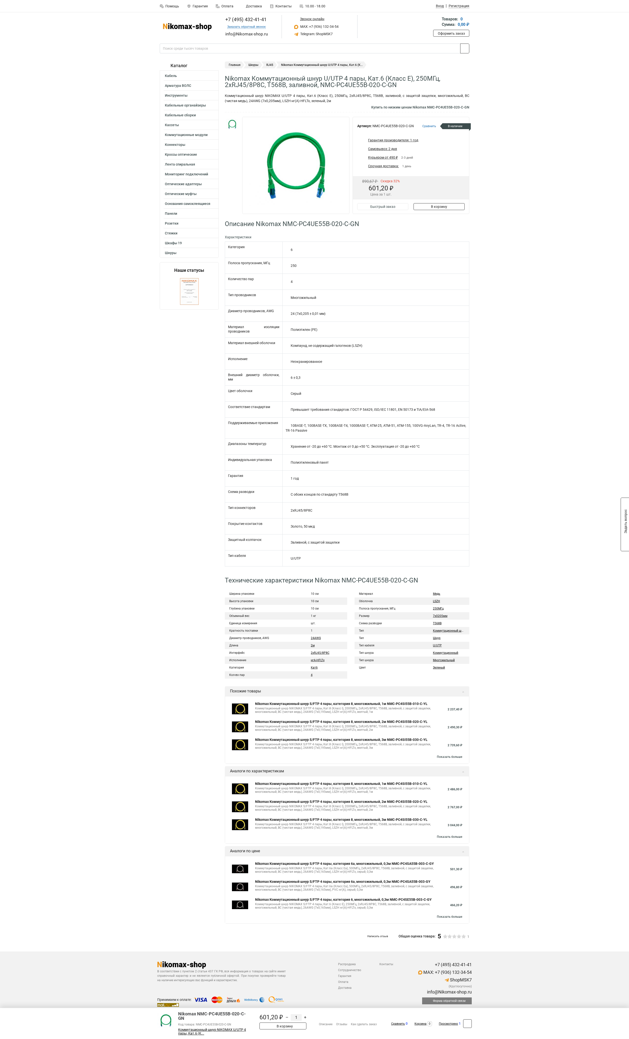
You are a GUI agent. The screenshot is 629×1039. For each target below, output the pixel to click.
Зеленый (439, 667)
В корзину (439, 207)
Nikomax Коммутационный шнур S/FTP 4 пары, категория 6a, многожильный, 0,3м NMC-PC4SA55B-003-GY (342, 882)
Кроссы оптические (181, 154)
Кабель (171, 76)
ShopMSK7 (460, 979)
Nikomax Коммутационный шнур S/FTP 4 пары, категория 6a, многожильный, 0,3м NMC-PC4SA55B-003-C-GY (344, 864)
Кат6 (314, 667)
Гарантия (200, 6)
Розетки (171, 223)
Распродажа (347, 964)
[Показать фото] (232, 124)
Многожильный (444, 660)
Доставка (253, 6)
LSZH (436, 601)
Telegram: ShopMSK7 (316, 34)
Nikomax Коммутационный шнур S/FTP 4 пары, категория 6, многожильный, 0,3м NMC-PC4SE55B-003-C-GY (343, 899)
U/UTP (437, 645)
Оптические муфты (181, 194)
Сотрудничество (349, 970)
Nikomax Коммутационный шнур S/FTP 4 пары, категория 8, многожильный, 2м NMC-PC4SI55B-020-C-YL (341, 722)
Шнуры (170, 253)
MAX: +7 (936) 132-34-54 (319, 27)
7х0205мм (440, 616)
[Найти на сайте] (464, 48)
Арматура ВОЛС (178, 86)
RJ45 (269, 65)
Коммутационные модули (186, 135)
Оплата (227, 6)
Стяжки (171, 233)
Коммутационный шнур (449, 630)
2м (313, 645)
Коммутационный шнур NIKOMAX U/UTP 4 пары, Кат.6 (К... (212, 1031)
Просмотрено (448, 1023)
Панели (171, 213)
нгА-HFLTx (318, 660)
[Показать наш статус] (189, 291)
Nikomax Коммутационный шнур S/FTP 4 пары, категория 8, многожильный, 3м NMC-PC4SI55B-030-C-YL (341, 740)
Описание (325, 1024)
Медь (436, 594)
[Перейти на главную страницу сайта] (187, 27)
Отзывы (341, 1024)
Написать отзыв (377, 936)
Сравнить (398, 1023)
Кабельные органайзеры (185, 105)
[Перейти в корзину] (436, 22)
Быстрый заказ (382, 207)
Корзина (421, 1023)
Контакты (283, 6)
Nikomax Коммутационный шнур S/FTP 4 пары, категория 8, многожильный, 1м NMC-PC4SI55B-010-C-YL (341, 704)
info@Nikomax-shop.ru (449, 991)
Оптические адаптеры (183, 184)
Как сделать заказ (364, 1024)
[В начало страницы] (467, 1023)
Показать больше (449, 757)
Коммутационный (445, 653)
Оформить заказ (451, 33)
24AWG (316, 638)
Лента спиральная (180, 164)
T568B (437, 623)
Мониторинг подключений (186, 174)
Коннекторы (175, 145)
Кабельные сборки (180, 115)
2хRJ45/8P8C (320, 653)
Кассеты (172, 125)
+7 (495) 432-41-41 (245, 19)
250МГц (438, 608)
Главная (235, 65)
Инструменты (176, 95)
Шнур (437, 638)
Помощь (172, 6)
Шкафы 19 (173, 243)
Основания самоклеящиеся (187, 204)
